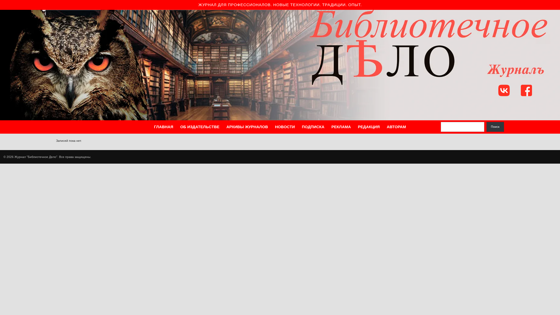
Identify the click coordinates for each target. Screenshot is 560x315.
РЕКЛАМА (341, 127)
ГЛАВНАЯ (163, 127)
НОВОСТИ (285, 127)
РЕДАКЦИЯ (369, 127)
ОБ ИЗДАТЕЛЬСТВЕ (199, 127)
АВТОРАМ (396, 127)
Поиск (495, 127)
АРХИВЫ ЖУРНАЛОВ (247, 127)
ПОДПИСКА (313, 127)
